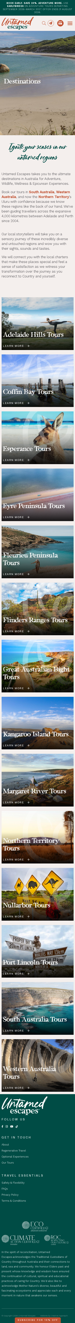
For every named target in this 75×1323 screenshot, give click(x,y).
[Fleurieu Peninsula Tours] (38, 552)
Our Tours (8, 1162)
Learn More (13, 345)
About (5, 1144)
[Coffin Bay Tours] (38, 380)
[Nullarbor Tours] (38, 894)
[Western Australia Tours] (38, 1065)
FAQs (5, 1188)
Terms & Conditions (14, 1200)
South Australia (41, 192)
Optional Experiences (15, 1156)
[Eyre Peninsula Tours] (38, 495)
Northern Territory (53, 197)
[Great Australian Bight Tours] (38, 666)
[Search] (44, 23)
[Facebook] (2, 1126)
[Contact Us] (51, 23)
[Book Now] (60, 23)
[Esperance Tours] (38, 437)
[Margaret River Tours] (38, 780)
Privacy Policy (10, 1194)
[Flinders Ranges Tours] (38, 609)
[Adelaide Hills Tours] (38, 323)
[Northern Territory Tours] (38, 837)
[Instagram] (7, 1126)
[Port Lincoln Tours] (38, 951)
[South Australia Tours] (38, 1008)
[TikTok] (17, 1126)
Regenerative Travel (14, 1150)
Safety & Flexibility (13, 1182)
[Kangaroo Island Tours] (38, 723)
